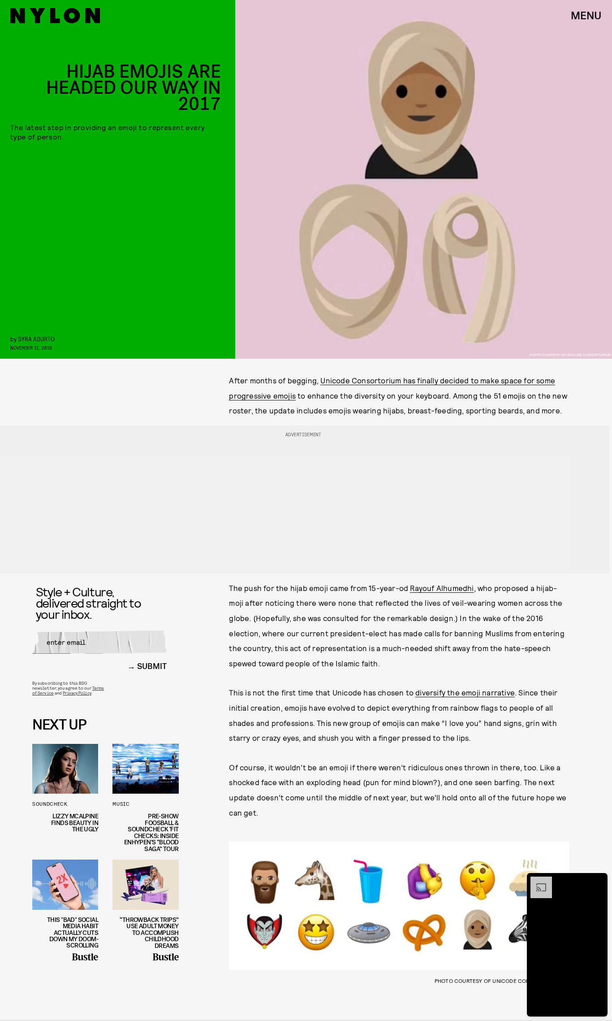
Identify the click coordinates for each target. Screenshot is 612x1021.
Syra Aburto (36, 339)
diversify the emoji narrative (465, 692)
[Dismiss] (597, 881)
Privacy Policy (77, 692)
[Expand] (537, 881)
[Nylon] (55, 15)
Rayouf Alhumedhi (442, 587)
